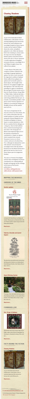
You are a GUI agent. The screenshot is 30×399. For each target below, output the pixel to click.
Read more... (7, 226)
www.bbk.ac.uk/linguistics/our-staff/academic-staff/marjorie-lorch (13, 170)
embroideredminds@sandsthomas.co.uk (13, 390)
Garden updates (8, 187)
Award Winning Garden (10, 275)
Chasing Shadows (9, 349)
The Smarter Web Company (9, 395)
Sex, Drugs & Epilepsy (10, 312)
